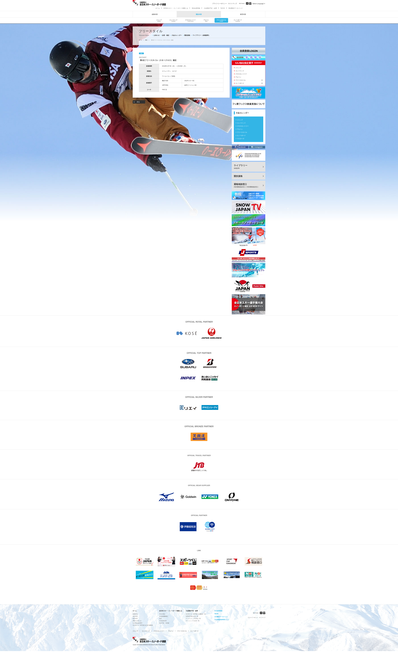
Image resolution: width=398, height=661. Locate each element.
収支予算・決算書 (164, 623)
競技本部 (199, 14)
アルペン (206, 20)
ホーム (157, 8)
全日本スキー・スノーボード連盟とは (175, 8)
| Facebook (241, 147)
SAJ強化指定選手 (137, 623)
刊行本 (222, 8)
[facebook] (247, 3)
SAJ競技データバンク (235, 8)
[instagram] (250, 3)
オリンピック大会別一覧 (192, 621)
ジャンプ (159, 20)
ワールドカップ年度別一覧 (193, 618)
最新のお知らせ (137, 621)
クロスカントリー (190, 20)
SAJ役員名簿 (162, 621)
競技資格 (187, 35)
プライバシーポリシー (219, 3)
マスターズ (240, 138)
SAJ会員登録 (196, 8)
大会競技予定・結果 (210, 8)
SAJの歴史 (162, 614)
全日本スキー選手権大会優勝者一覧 (196, 614)
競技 (146, 40)
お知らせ (157, 35)
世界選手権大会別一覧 (192, 616)
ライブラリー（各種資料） (201, 35)
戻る (138, 102)
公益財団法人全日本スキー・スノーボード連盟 (149, 640)
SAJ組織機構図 (163, 616)
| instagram (258, 147)
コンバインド (173, 20)
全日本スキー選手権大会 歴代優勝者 (143, 625)
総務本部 (155, 14)
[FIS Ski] (248, 155)
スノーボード (238, 20)
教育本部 (243, 14)
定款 (160, 618)
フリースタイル (221, 20)
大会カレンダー (177, 35)
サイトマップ (232, 3)
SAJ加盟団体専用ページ (221, 619)
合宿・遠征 (165, 35)
